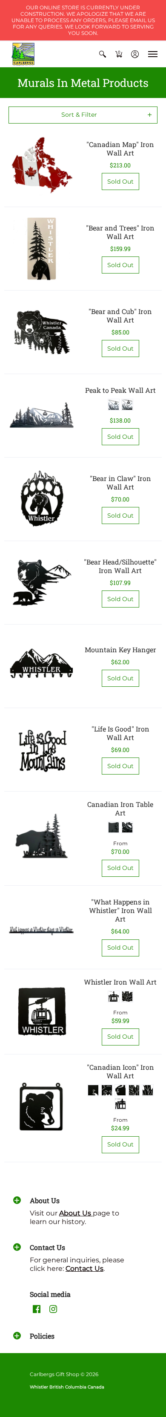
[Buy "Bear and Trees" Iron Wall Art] (41, 249)
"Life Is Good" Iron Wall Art (120, 733)
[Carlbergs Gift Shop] (23, 54)
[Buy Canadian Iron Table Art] (41, 838)
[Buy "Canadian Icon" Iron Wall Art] (41, 1108)
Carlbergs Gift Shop (54, 1374)
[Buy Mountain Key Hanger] (41, 666)
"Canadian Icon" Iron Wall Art (120, 1071)
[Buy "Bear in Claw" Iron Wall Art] (41, 499)
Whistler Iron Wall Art (120, 981)
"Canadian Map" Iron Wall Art (120, 148)
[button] (102, 54)
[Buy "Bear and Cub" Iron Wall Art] (41, 332)
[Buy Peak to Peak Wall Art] (41, 416)
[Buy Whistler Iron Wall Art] (41, 1012)
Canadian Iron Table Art (120, 808)
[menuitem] (102, 54)
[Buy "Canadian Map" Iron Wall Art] (41, 165)
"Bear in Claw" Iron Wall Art (120, 482)
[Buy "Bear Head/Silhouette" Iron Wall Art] (41, 583)
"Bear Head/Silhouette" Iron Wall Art (120, 566)
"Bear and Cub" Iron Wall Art (120, 315)
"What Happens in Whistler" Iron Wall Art (120, 910)
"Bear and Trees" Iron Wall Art (120, 232)
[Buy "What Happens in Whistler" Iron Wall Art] (41, 927)
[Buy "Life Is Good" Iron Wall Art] (41, 750)
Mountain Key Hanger (120, 649)
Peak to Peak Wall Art (120, 390)
